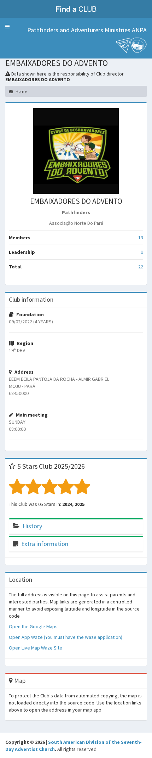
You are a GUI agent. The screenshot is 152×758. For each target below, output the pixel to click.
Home (21, 91)
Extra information (44, 544)
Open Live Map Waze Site (35, 648)
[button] (7, 26)
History (32, 526)
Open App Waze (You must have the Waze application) (65, 637)
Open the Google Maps (33, 626)
